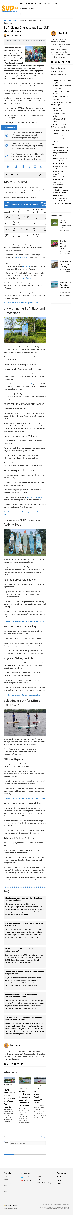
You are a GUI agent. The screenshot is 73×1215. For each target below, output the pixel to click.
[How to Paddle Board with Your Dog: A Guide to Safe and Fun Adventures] (9, 1081)
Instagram (7, 1183)
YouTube (6, 1177)
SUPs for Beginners (61, 130)
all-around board (22, 257)
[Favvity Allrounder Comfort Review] (54, 223)
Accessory (42, 3)
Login (44, 1137)
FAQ (53, 144)
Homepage (7, 20)
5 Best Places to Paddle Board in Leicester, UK (65, 264)
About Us (60, 1177)
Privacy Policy (65, 1204)
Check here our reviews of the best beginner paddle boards (24, 798)
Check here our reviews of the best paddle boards (21, 303)
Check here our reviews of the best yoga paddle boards (23, 695)
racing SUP (26, 266)
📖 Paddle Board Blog (44, 1183)
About (55, 3)
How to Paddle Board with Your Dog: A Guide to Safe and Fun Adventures (9, 1098)
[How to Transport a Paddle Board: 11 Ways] (40, 1083)
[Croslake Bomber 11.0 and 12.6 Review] (54, 244)
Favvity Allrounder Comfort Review (65, 222)
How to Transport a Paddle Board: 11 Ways (39, 1097)
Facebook (7, 1189)
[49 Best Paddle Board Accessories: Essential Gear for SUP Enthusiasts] (25, 1083)
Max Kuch (15, 1045)
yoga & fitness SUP (27, 278)
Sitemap (59, 1184)
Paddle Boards (31, 3)
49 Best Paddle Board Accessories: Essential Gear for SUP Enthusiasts (24, 1098)
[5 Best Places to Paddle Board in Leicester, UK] (54, 264)
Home (22, 3)
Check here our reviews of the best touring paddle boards (24, 621)
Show (41, 175)
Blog (49, 3)
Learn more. (29, 43)
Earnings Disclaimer (55, 1204)
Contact (59, 1180)
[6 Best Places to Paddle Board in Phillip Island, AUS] (54, 285)
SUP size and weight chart (36, 497)
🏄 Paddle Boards (27, 1177)
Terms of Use (45, 1204)
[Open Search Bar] (20, 14)
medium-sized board (24, 384)
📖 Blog (15, 20)
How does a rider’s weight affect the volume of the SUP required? (61, 160)
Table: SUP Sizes (57, 71)
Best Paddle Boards (27, 9)
